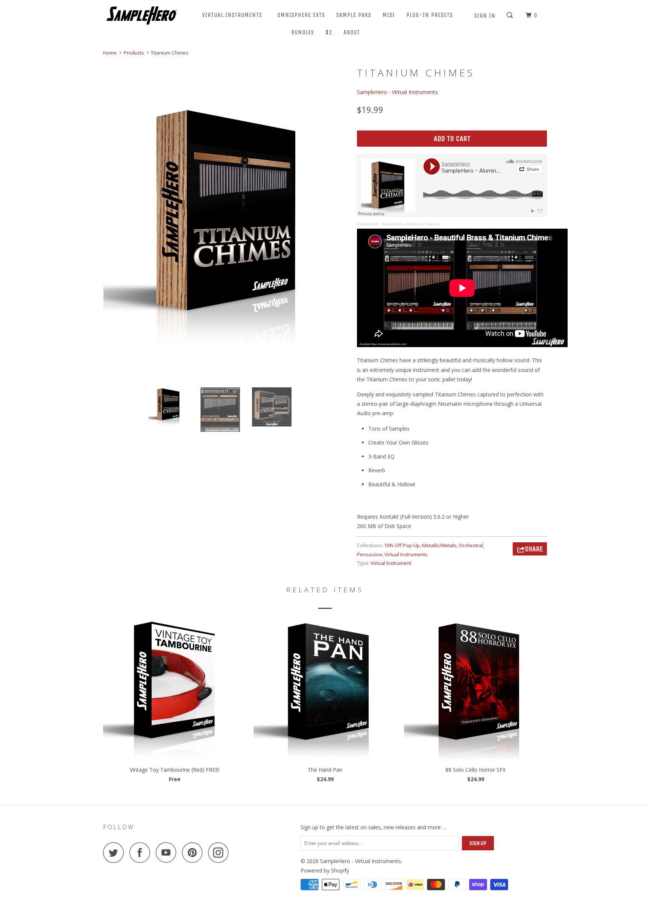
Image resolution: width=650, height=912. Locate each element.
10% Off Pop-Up (402, 545)
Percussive (369, 554)
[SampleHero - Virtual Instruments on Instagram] (220, 852)
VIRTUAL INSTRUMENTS (234, 14)
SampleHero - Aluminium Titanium (411, 224)
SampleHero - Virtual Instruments (397, 92)
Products (134, 52)
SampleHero (367, 224)
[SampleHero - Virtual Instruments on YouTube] (168, 852)
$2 (328, 32)
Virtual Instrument (391, 563)
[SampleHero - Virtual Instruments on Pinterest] (194, 852)
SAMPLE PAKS (353, 14)
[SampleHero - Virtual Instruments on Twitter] (115, 852)
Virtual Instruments (406, 554)
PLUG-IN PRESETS (429, 14)
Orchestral (471, 545)
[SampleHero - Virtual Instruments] (141, 15)
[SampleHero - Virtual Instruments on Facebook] (141, 852)
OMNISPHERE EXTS (301, 14)
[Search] (510, 15)
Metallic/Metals (439, 545)
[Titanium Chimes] (226, 227)
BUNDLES (302, 32)
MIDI (389, 14)
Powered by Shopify (325, 870)
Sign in (484, 15)
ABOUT (353, 32)
